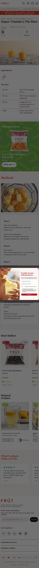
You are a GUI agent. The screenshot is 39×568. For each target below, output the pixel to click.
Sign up (29, 294)
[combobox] (22, 286)
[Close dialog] (37, 268)
